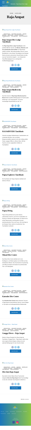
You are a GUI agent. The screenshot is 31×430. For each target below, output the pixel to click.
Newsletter (25, 411)
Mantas (19, 367)
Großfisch (7, 34)
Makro (24, 34)
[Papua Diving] (15, 201)
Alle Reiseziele (19, 411)
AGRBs (8, 413)
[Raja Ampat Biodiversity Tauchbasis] (15, 81)
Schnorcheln (18, 86)
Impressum (14, 413)
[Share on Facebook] (12, 65)
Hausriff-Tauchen (16, 34)
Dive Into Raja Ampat (10, 372)
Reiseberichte (3, 413)
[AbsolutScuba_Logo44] (15, 407)
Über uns (2, 411)
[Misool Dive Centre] (15, 246)
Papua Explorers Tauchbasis (12, 175)
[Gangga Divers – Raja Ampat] (15, 324)
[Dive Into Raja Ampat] (15, 363)
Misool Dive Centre (9, 255)
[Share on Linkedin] (18, 65)
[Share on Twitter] (15, 65)
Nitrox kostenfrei (20, 126)
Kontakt (7, 411)
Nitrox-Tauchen (19, 35)
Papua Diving (7, 211)
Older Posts (23, 399)
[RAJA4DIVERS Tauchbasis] (15, 121)
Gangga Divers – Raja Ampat (13, 333)
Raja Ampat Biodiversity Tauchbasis (11, 91)
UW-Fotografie (23, 36)
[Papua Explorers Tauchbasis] (15, 165)
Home (11, 13)
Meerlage (10, 35)
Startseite (13, 4)
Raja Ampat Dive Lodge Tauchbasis (11, 41)
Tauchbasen (14, 36)
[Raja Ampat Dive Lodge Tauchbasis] (15, 30)
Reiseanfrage (12, 411)
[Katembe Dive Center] (15, 286)
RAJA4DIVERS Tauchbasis (12, 131)
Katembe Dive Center (10, 296)
